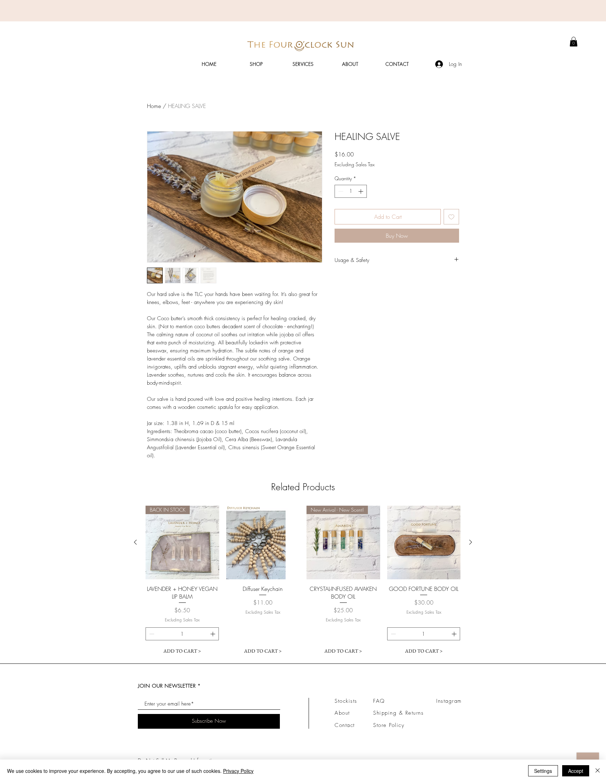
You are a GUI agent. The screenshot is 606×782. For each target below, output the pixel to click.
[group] (303, 581)
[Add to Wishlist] (451, 216)
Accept (575, 770)
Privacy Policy (238, 770)
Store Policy (388, 725)
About (342, 712)
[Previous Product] (135, 542)
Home (154, 106)
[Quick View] (263, 542)
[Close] (597, 770)
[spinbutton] (350, 191)
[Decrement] (340, 191)
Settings (543, 770)
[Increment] (361, 191)
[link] (574, 41)
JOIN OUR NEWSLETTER (167, 685)
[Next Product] (470, 542)
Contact (345, 725)
